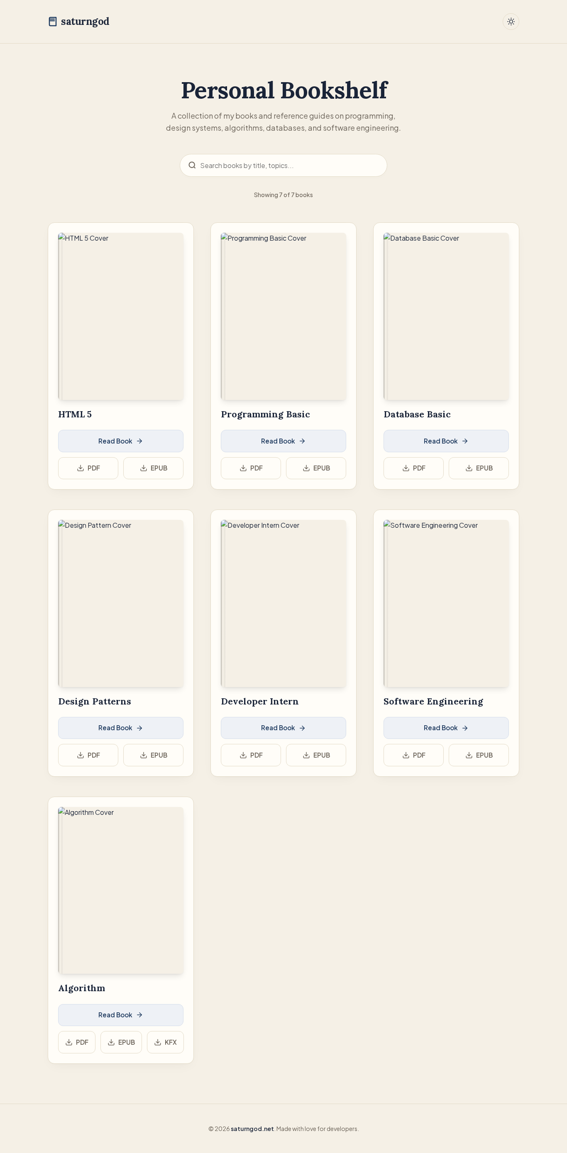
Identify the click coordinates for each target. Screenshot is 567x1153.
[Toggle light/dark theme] (511, 21)
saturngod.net (252, 1128)
